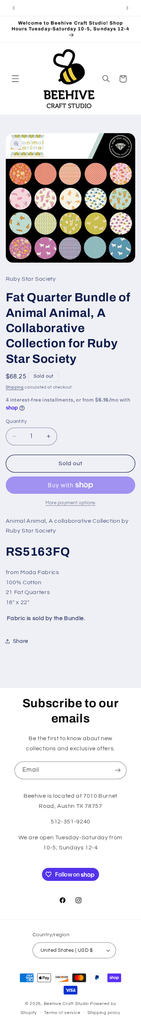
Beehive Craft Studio (66, 1004)
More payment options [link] (70, 503)
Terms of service (62, 1013)
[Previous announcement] (14, 8)
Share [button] (20, 641)
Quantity (16, 421)
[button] (15, 79)
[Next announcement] (127, 8)
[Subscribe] (118, 770)
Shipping (15, 387)
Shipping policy (103, 1013)
